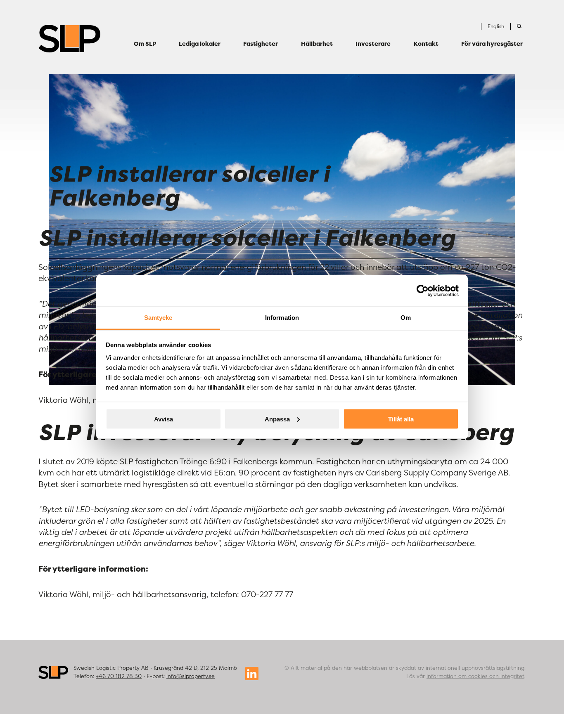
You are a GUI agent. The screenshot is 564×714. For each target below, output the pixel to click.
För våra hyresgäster (492, 44)
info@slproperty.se (190, 676)
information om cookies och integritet (475, 676)
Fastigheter (260, 44)
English (496, 26)
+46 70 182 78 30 (119, 676)
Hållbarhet (317, 44)
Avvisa (163, 418)
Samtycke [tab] (158, 317)
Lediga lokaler (199, 44)
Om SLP (145, 44)
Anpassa (277, 418)
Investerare (373, 44)
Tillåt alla (401, 418)
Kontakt (426, 44)
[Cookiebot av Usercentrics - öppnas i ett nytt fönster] (422, 290)
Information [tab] (282, 317)
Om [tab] (405, 317)
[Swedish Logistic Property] (69, 38)
